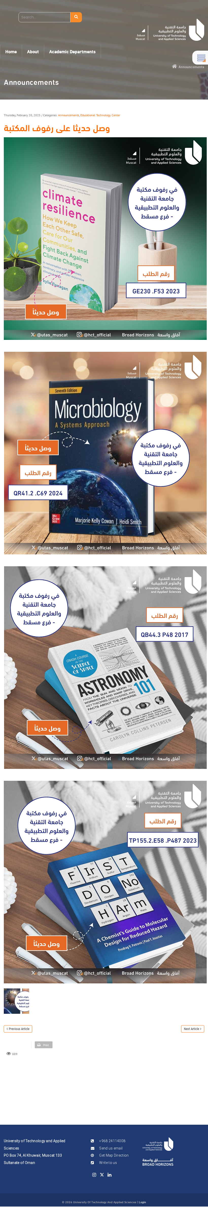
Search (76, 17)
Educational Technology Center (100, 115)
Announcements (68, 115)
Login (142, 1201)
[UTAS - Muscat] (170, 30)
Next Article (191, 1029)
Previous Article (19, 1029)
